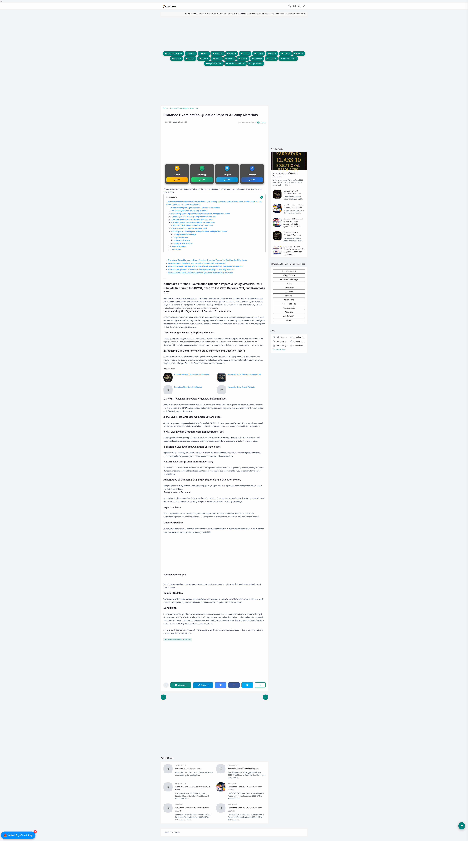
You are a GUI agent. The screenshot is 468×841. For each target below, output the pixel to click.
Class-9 (204, 58)
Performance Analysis (183, 243)
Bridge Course (289, 275)
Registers (289, 312)
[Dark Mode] (289, 6)
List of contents (172, 197)
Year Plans (289, 291)
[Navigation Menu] (461, 825)
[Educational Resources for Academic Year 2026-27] (220, 791)
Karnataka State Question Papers (188, 387)
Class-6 (300, 53)
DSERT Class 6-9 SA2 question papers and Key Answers (218, 13)
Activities (288, 295)
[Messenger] (220, 685)
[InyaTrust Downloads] (170, 6)
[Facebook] (234, 685)
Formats (289, 320)
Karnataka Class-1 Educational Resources (191, 374)
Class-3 (259, 53)
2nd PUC (243, 58)
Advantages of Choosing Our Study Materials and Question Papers (199, 231)
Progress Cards (289, 308)
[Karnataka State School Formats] (221, 394)
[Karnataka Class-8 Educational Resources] (277, 240)
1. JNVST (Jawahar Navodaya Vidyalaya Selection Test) (193, 216)
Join (176, 179)
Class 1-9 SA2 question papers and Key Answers (264, 13)
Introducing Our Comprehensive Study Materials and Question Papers (200, 213)
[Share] (260, 685)
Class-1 (233, 53)
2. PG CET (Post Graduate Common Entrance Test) (192, 219)
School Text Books (289, 304)
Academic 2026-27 (174, 53)
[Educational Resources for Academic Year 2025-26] (168, 812)
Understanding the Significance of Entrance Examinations (195, 207)
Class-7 (178, 58)
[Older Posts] (163, 697)
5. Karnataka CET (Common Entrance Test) (189, 228)
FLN (204, 53)
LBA (191, 53)
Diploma (258, 58)
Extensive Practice (182, 240)
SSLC (217, 58)
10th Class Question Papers (299, 341)
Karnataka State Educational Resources (244, 374)
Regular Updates (179, 246)
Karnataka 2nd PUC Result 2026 (179, 13)
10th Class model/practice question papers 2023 (282, 341)
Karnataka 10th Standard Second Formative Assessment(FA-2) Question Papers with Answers (293, 224)
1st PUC (230, 58)
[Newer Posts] (265, 697)
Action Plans (289, 300)
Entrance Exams (289, 58)
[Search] (299, 6)
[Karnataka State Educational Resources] (221, 381)
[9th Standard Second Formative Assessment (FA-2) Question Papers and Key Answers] (277, 254)
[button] (260, 122)
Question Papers (289, 271)
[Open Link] (304, 6)
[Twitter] (247, 685)
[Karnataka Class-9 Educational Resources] (277, 198)
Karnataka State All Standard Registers (243, 769)
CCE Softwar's (288, 316)
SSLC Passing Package (289, 279)
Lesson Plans (289, 287)
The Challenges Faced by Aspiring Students (189, 210)
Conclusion (176, 249)
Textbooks (218, 53)
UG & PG (272, 58)
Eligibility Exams (215, 63)
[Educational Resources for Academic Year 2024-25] (220, 812)
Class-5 (286, 53)
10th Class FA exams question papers (282, 337)
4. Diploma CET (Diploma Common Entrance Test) (192, 225)
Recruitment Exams (236, 63)
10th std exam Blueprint (299, 346)
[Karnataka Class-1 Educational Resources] (168, 381)
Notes (289, 283)
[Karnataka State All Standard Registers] (220, 773)
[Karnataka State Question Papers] (168, 394)
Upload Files (257, 63)
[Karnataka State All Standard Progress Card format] (168, 791)
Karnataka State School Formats (241, 387)
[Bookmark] (166, 685)
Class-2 (246, 53)
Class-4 (273, 53)
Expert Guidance (181, 237)
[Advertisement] (234, 33)
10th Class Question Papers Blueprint (282, 346)
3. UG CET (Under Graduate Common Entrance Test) (193, 222)
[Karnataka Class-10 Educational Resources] (289, 170)
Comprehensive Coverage (185, 234)
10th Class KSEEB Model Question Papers (299, 337)
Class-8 (191, 58)
